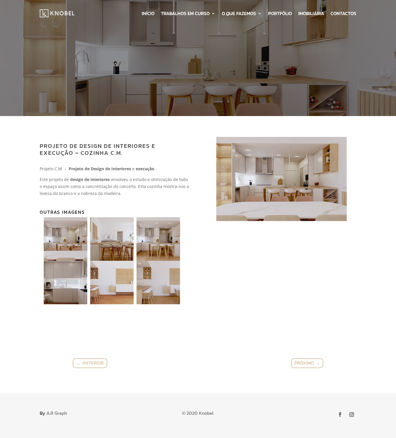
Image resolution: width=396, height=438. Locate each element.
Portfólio (280, 13)
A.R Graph (56, 413)
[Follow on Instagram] (351, 414)
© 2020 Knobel (198, 413)
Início (148, 13)
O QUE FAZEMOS (239, 13)
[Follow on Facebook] (340, 414)
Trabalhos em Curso (185, 13)
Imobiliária (311, 13)
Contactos (343, 13)
